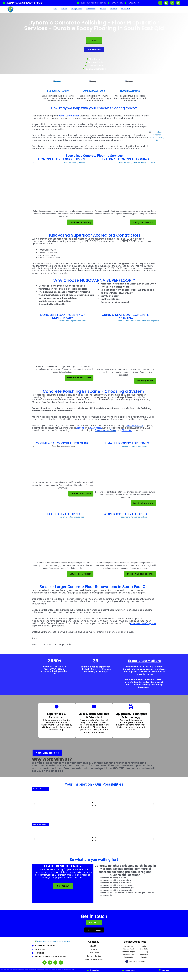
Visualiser (103, 9)
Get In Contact (125, 9)
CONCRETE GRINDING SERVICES (62, 159)
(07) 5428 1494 (40, 949)
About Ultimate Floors (47, 752)
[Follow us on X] (178, 3)
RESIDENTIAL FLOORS (58, 90)
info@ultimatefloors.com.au (45, 946)
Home (55, 9)
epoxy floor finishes (68, 115)
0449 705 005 (39, 953)
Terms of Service (94, 956)
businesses (95, 427)
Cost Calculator (90, 9)
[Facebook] (44, 962)
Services (64, 9)
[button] (34, 803)
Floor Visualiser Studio (94, 959)
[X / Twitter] (61, 962)
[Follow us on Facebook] (160, 3)
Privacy (94, 949)
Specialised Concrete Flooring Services (94, 155)
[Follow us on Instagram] (172, 3)
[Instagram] (55, 962)
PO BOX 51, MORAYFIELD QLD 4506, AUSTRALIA (51, 957)
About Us (93, 946)
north (135, 425)
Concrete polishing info (143, 623)
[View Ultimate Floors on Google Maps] (166, 3)
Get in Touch (94, 953)
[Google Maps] (50, 962)
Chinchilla (127, 430)
